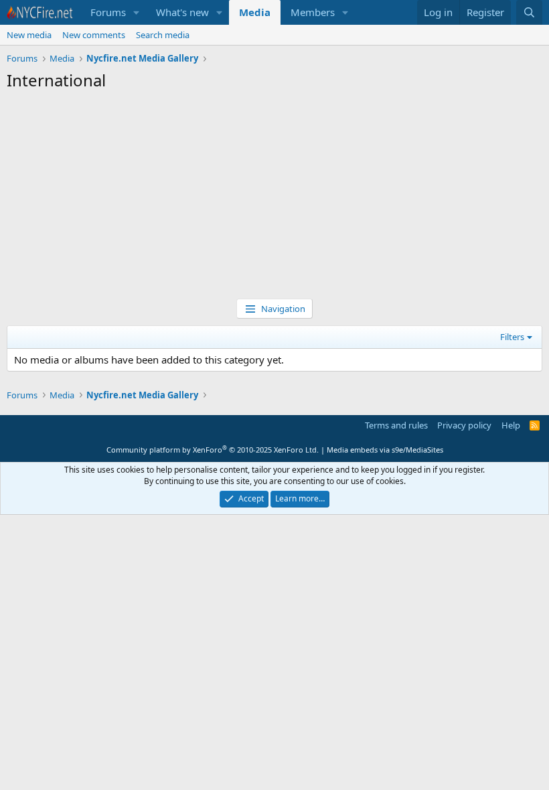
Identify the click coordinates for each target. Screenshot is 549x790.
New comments (93, 35)
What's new (182, 12)
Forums (108, 12)
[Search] (529, 12)
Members (313, 12)
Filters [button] (512, 337)
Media (254, 12)
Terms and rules (396, 425)
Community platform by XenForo (212, 450)
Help (510, 425)
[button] (136, 12)
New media (29, 35)
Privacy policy (464, 425)
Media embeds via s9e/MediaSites (385, 450)
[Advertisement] (274, 198)
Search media (162, 35)
